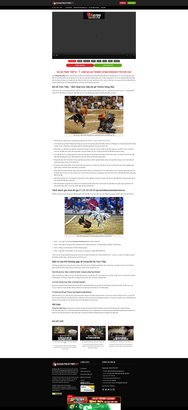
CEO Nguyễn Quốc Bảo (121, 382)
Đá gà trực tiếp (57, 7)
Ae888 (80, 61)
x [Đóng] (70, 396)
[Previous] (52, 339)
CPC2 (93, 61)
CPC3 (99, 61)
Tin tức (103, 7)
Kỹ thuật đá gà (94, 7)
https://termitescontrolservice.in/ (116, 371)
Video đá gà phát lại (80, 7)
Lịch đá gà (68, 7)
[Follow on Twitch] (114, 389)
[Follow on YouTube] (108, 389)
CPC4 (104, 61)
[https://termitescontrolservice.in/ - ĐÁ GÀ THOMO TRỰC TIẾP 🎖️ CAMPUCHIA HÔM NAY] (63, 3)
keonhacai (112, 386)
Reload (116, 61)
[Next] (134, 339)
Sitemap (114, 380)
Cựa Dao (86, 61)
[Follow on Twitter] (103, 389)
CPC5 (110, 61)
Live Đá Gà (72, 61)
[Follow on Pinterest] (106, 389)
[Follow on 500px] (111, 389)
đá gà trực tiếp (60, 76)
